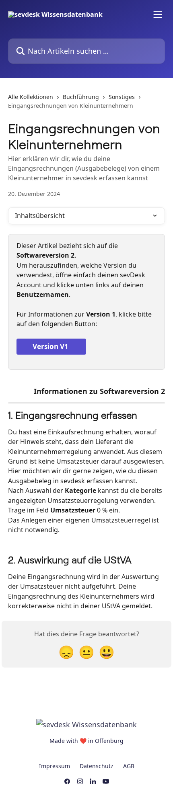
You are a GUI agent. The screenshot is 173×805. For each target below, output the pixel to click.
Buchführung (81, 97)
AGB (128, 766)
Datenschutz (96, 766)
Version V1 (51, 346)
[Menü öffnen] (157, 14)
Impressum (54, 766)
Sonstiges (122, 97)
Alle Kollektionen (30, 97)
